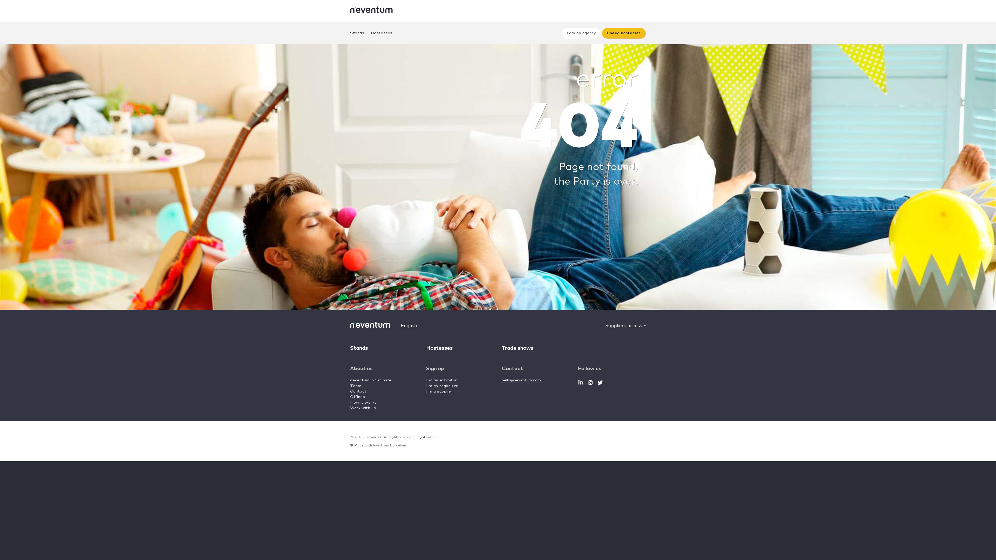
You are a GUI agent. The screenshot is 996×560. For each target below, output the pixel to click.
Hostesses (381, 33)
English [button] (409, 326)
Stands (357, 33)
